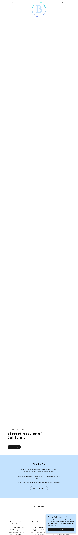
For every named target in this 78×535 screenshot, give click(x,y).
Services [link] (22, 2)
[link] (39, 2)
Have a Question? (39, 488)
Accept (61, 529)
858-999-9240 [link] (23, 429)
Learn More (14, 447)
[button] (64, 3)
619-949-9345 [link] (13, 429)
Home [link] (14, 2)
